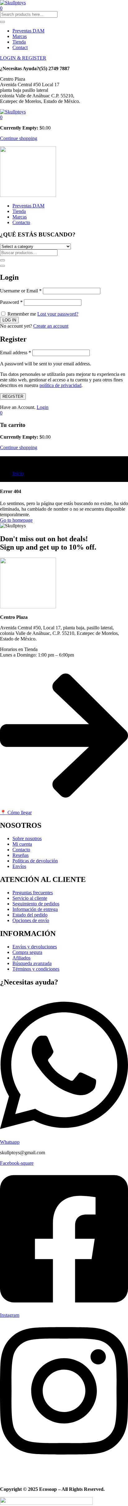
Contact (20, 47)
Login (42, 407)
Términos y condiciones (35, 969)
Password (11, 302)
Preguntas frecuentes (32, 892)
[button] (1, 117)
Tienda (19, 42)
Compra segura (27, 952)
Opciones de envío (30, 920)
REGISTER (12, 396)
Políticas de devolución (35, 860)
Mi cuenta (22, 844)
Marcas (19, 36)
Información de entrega (35, 909)
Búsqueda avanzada (32, 963)
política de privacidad (60, 385)
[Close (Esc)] (2, 266)
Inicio (18, 473)
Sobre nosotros (27, 838)
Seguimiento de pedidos (35, 903)
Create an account (50, 326)
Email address (15, 352)
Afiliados (21, 957)
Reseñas (20, 855)
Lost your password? (57, 314)
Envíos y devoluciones (34, 946)
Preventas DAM (28, 30)
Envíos (19, 866)
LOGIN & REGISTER (23, 58)
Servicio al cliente (29, 898)
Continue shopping (18, 138)
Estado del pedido (30, 914)
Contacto (21, 222)
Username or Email (21, 290)
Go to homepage (16, 520)
